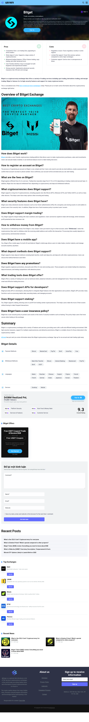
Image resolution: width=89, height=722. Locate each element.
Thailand (76, 378)
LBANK (9, 579)
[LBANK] (3, 583)
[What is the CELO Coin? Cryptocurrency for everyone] (5, 646)
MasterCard (43, 351)
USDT (40, 364)
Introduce (44, 678)
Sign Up (32, 30)
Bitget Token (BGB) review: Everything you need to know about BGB (26, 546)
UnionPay (69, 351)
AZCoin (4, 678)
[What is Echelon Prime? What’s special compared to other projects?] (50, 646)
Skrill (60, 351)
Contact (44, 694)
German (42, 378)
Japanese (59, 378)
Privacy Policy (44, 682)
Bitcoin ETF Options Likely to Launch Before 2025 (20, 552)
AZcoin (3, 337)
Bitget (3, 157)
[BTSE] (3, 607)
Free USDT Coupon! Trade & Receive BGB (15, 432)
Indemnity (45, 686)
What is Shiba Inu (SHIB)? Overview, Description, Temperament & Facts (27, 549)
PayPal (53, 351)
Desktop (34, 387)
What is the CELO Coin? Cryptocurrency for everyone (21, 539)
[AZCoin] (8, 2)
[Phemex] (3, 620)
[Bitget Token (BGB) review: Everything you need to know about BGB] (5, 657)
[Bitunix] (3, 595)
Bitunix (9, 592)
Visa (76, 351)
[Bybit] (3, 570)
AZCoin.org (52, 707)
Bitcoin (34, 351)
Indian (50, 378)
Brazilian (42, 374)
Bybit (8, 567)
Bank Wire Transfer (37, 361)
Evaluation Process (44, 690)
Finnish (76, 374)
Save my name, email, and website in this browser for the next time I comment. (29, 514)
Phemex (9, 617)
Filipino (68, 374)
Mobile (43, 387)
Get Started (15, 451)
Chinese (50, 374)
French (34, 378)
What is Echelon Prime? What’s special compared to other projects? (26, 543)
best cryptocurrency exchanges (30, 86)
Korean (67, 378)
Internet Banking (60, 361)
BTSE (8, 604)
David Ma (22, 700)
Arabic (34, 374)
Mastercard (72, 361)
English (59, 374)
